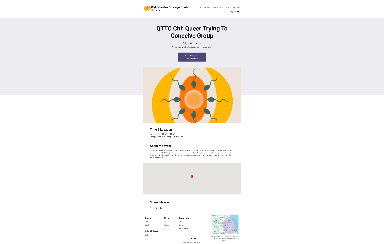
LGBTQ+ (215, 238)
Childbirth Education (221, 238)
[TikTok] (235, 12)
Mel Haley (155, 10)
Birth (215, 236)
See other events (192, 58)
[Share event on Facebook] (151, 208)
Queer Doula (235, 236)
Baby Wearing (230, 238)
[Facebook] (238, 12)
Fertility (235, 238)
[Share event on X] (156, 208)
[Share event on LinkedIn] (161, 208)
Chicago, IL (224, 240)
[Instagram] (232, 12)
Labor (212, 236)
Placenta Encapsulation (227, 236)
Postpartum (219, 236)
